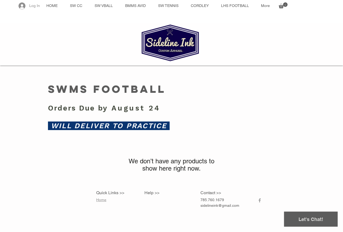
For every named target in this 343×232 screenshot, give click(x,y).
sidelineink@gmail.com (219, 205)
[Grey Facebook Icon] (259, 200)
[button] (283, 5)
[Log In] (21, 6)
